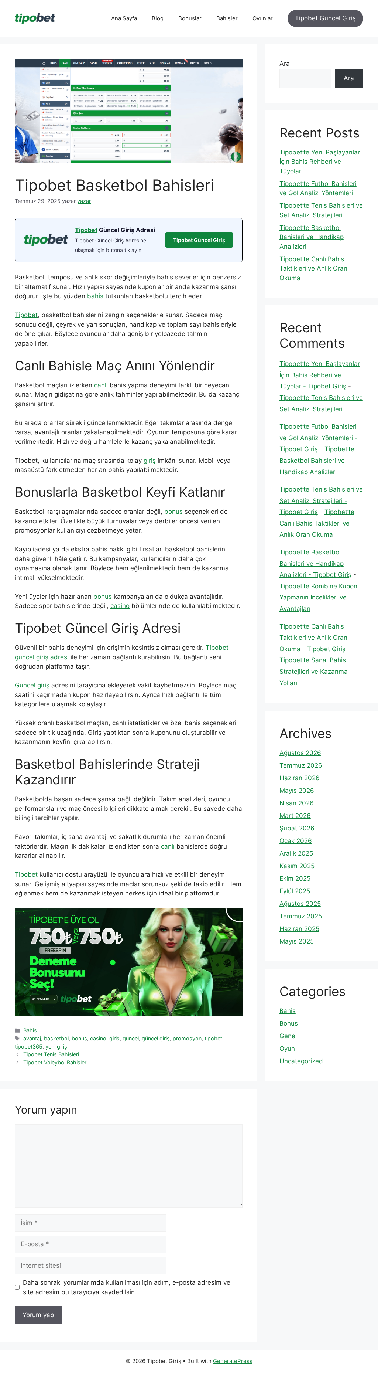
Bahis (30, 1030)
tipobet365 (28, 1046)
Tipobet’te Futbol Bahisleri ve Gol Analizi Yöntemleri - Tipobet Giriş (318, 438)
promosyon (187, 1038)
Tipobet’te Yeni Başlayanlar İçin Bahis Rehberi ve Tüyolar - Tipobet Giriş (319, 375)
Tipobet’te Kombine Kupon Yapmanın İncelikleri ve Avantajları (318, 597)
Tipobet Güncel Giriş (325, 18)
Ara (284, 63)
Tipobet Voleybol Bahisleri (55, 1062)
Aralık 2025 (296, 853)
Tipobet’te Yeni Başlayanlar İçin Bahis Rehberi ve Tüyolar (319, 162)
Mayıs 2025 (296, 941)
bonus (173, 511)
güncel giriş (156, 1038)
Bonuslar (190, 18)
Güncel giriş (32, 685)
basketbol (56, 1038)
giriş (150, 460)
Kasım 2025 (297, 866)
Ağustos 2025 (300, 903)
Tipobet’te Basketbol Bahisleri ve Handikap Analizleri (311, 237)
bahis (95, 296)
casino (120, 605)
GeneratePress (232, 1360)
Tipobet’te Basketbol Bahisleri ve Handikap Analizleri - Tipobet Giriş (315, 563)
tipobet (213, 1038)
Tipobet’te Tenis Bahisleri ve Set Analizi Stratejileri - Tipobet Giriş (321, 501)
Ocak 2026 (295, 840)
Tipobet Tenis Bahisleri (51, 1054)
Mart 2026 (295, 815)
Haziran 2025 (299, 928)
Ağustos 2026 (300, 753)
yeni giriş (56, 1046)
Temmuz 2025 (300, 916)
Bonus (288, 1023)
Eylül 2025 (294, 891)
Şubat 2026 (297, 828)
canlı (101, 385)
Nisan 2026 (296, 803)
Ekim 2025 (294, 878)
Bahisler (227, 18)
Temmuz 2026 (300, 765)
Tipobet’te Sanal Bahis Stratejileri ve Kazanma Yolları (313, 671)
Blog (158, 18)
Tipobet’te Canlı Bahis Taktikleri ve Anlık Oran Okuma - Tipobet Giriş (313, 638)
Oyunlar (262, 18)
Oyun (287, 1048)
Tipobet (86, 230)
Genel (288, 1036)
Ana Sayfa (124, 18)
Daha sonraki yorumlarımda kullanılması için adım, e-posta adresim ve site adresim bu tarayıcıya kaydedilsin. (126, 1287)
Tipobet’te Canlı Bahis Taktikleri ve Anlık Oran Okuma (313, 268)
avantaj (32, 1038)
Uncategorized (301, 1061)
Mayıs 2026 (296, 790)
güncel (131, 1038)
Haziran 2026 (299, 778)
